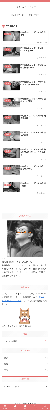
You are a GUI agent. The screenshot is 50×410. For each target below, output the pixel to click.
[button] (45, 335)
